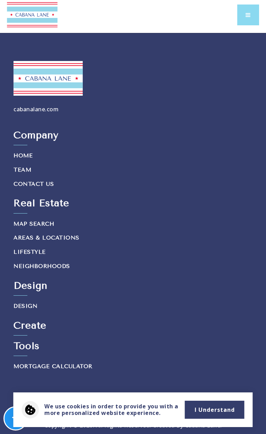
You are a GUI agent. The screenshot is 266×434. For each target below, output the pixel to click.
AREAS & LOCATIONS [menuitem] (46, 237)
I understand (215, 410)
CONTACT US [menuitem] (34, 184)
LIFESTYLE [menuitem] (30, 252)
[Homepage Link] (32, 14)
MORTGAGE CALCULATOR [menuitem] (53, 366)
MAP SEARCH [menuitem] (34, 223)
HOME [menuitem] (23, 155)
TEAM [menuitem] (22, 169)
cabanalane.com (36, 109)
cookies (78, 406)
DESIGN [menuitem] (25, 306)
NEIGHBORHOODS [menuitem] (42, 266)
